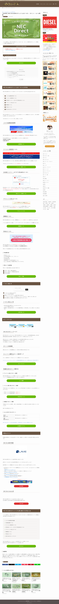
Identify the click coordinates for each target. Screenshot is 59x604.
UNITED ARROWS (45, 206)
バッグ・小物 (46, 174)
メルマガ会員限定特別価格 (13, 72)
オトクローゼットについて (50, 146)
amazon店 (21, 503)
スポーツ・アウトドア (47, 167)
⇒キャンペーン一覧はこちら (10, 50)
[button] (5, 564)
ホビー (45, 176)
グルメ (45, 163)
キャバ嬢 (44, 207)
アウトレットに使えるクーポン (13, 76)
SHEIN (51, 204)
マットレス (44, 209)
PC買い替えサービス (21, 396)
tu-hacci (54, 204)
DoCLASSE (54, 201)
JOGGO (44, 204)
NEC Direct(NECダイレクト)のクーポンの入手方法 (16, 71)
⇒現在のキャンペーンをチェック (9, 469)
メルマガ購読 (21, 380)
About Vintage (45, 201)
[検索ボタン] (56, 4)
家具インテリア (46, 182)
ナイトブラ (48, 207)
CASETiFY (49, 201)
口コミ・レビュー (46, 180)
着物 (48, 209)
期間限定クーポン (11, 77)
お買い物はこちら (21, 312)
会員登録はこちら (21, 144)
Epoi (43, 203)
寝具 (44, 184)
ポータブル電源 (53, 207)
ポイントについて (21, 363)
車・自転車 (45, 195)
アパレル (45, 157)
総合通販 (45, 191)
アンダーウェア (46, 159)
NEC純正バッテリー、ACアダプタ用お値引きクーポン (17, 75)
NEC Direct (21, 546)
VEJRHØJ (51, 206)
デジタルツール (5, 16)
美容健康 (45, 193)
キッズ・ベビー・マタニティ (48, 161)
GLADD (52, 203)
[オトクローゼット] (11, 4)
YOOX (54, 206)
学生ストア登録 (21, 276)
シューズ (45, 165)
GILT (49, 203)
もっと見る (21, 79)
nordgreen (48, 204)
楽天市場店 (21, 486)
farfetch (47, 203)
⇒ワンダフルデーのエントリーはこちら (11, 474)
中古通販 (45, 178)
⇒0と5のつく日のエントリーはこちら (10, 472)
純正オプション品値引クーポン (21, 193)
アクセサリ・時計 (46, 155)
